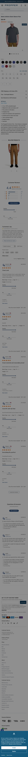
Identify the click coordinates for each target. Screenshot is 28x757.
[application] (14, 744)
